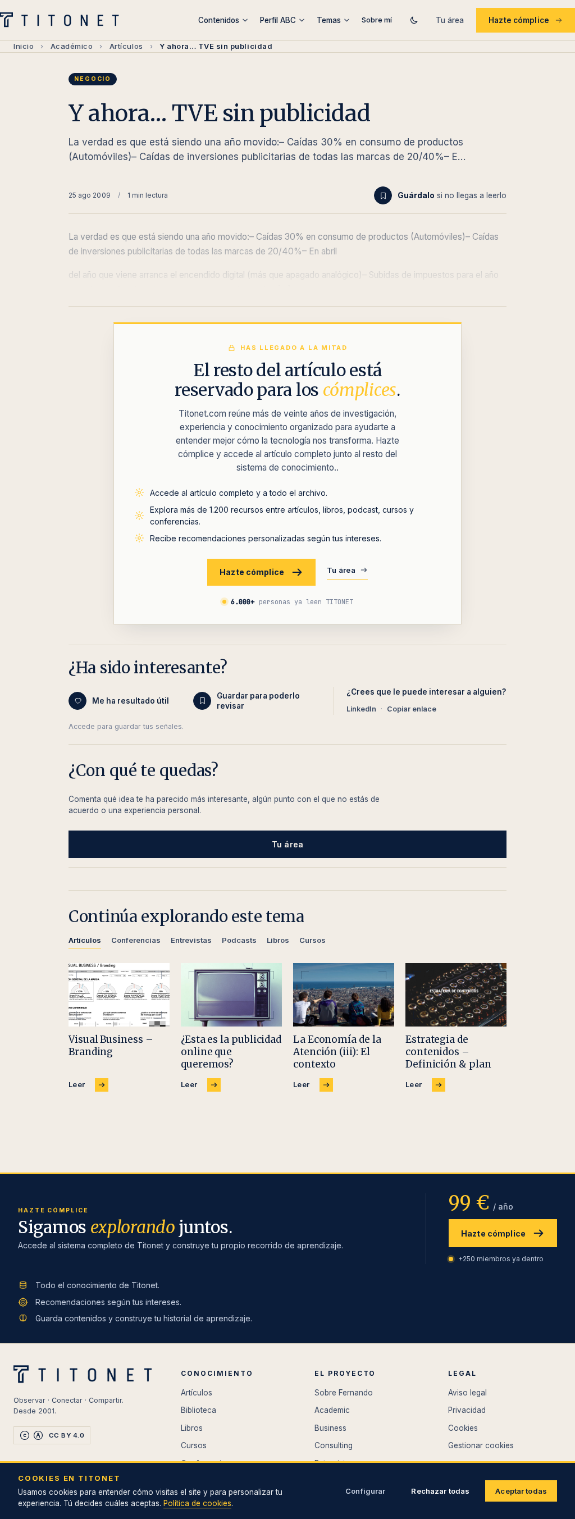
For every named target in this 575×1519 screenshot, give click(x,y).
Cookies (463, 1428)
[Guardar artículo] (383, 195)
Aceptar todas (521, 1490)
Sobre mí (377, 19)
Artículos (126, 46)
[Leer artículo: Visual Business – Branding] (119, 995)
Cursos (194, 1445)
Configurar (365, 1490)
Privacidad (467, 1410)
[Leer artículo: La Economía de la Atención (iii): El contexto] (343, 995)
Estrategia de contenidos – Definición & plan (448, 1051)
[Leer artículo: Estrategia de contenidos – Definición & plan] (455, 995)
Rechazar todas (440, 1490)
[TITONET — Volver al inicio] (63, 20)
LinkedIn (361, 709)
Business (330, 1428)
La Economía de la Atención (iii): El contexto (337, 1051)
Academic (332, 1410)
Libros (192, 1428)
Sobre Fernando (343, 1392)
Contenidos (218, 20)
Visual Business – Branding (111, 1045)
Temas (329, 20)
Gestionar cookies (481, 1445)
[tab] (85, 942)
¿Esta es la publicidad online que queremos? (231, 1051)
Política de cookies (197, 1503)
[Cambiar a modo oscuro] (413, 20)
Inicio (23, 46)
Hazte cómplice (519, 20)
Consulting (333, 1445)
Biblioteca (198, 1410)
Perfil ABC (278, 20)
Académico (72, 46)
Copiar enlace (411, 709)
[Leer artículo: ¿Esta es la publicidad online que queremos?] (231, 995)
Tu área (450, 20)
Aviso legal (467, 1392)
